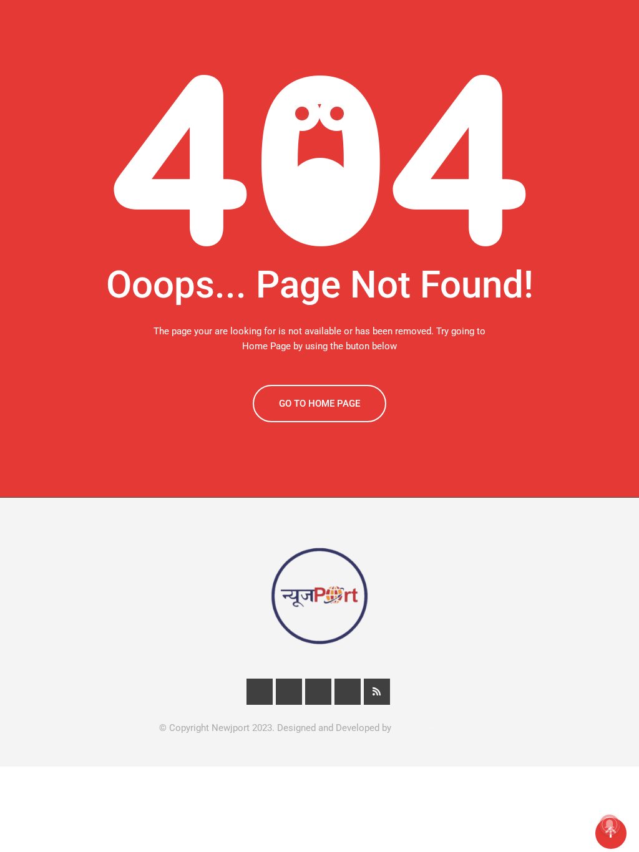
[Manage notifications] (610, 825)
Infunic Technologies (437, 727)
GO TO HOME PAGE (319, 403)
